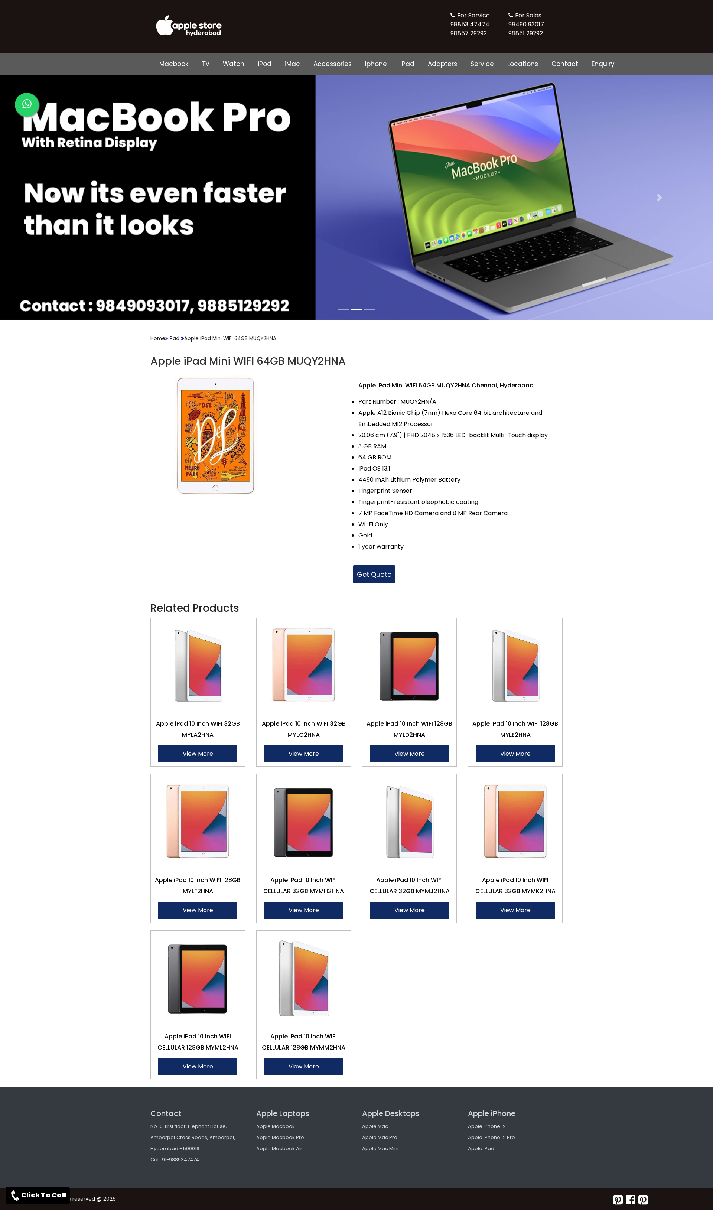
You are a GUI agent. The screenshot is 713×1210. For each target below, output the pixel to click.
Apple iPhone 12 (487, 1126)
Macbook (173, 63)
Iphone (376, 63)
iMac (292, 63)
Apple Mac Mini (380, 1148)
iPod (264, 63)
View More (198, 753)
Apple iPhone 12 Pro (491, 1137)
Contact (564, 63)
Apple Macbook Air (279, 1148)
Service (482, 63)
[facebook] (630, 1200)
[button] (53, 197)
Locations (522, 63)
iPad (407, 63)
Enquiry (603, 63)
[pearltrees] (643, 1200)
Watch (233, 63)
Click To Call (43, 1195)
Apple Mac (375, 1126)
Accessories (332, 63)
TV (205, 63)
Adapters (442, 63)
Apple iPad (481, 1148)
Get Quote (374, 574)
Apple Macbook (275, 1126)
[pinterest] (618, 1200)
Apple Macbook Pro (280, 1137)
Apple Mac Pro (379, 1137)
